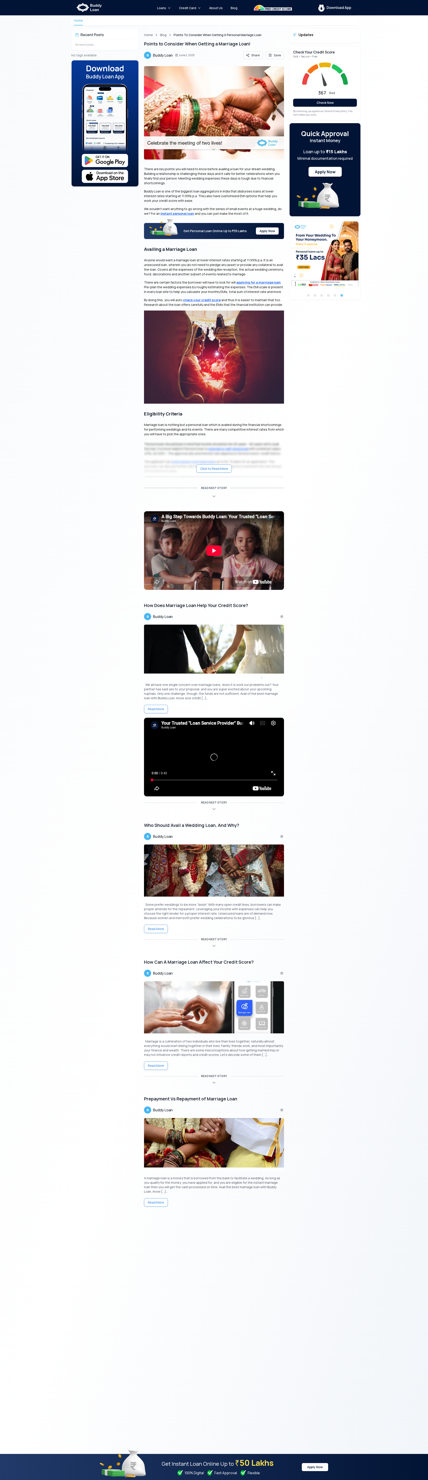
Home (78, 20)
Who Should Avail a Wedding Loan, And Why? (192, 825)
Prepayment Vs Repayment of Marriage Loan (190, 1099)
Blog (163, 35)
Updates (305, 34)
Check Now (325, 102)
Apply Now (267, 231)
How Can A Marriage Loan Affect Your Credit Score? (199, 962)
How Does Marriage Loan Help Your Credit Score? (196, 605)
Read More (156, 709)
